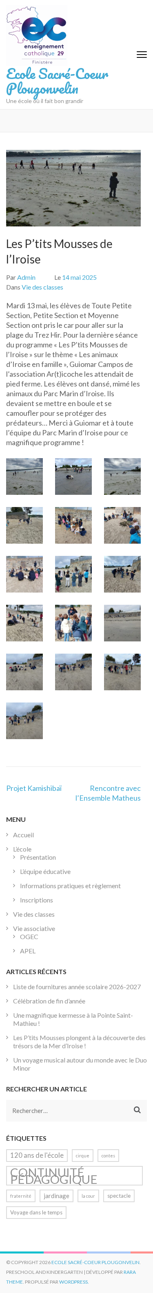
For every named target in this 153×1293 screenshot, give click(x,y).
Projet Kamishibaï (34, 788)
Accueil (23, 835)
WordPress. (74, 1282)
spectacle (119, 1195)
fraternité (20, 1196)
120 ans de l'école (37, 1155)
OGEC (29, 936)
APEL (27, 951)
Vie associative (34, 928)
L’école (22, 849)
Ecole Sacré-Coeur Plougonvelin (57, 80)
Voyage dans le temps (36, 1212)
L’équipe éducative (45, 871)
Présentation (38, 857)
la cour (88, 1196)
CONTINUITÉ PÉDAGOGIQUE (54, 1175)
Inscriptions (36, 900)
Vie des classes (42, 287)
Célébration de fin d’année (49, 1001)
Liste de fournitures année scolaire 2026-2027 (77, 986)
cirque (82, 1155)
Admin (26, 277)
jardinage (56, 1195)
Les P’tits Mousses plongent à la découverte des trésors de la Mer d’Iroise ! (79, 1041)
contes (108, 1155)
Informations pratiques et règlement (70, 885)
